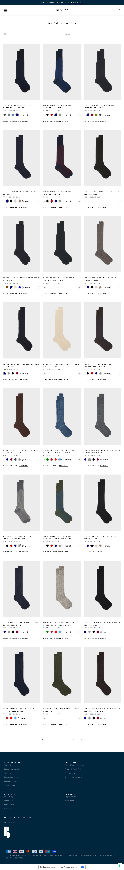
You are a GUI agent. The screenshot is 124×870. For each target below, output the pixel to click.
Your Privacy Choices (68, 867)
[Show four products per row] (9, 34)
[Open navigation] (5, 10)
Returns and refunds (11, 769)
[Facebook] (18, 817)
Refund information (11, 781)
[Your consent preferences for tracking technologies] (119, 865)
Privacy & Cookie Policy (73, 769)
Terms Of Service (10, 785)
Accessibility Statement (73, 777)
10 (73, 739)
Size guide (8, 765)
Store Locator (9, 805)
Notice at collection (48, 867)
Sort (68, 34)
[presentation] (79, 115)
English (8, 823)
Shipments (8, 773)
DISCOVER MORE (75, 3)
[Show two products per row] (5, 34)
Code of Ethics (70, 773)
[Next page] (81, 739)
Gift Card (7, 809)
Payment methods (11, 777)
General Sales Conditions (74, 765)
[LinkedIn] (30, 817)
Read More (23, 121)
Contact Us (8, 801)
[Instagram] (24, 817)
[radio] (4, 115)
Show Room (69, 801)
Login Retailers (70, 797)
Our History (8, 797)
